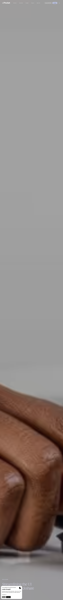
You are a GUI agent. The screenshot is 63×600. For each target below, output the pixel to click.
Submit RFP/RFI (48, 3)
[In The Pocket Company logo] (6, 3)
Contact (54, 3)
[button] (27, 3)
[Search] (59, 3)
